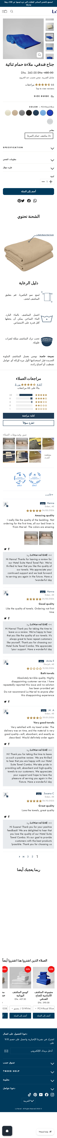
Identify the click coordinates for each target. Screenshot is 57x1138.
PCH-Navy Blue (36, 113)
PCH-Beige (15, 113)
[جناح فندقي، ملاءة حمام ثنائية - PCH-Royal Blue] (55, 940)
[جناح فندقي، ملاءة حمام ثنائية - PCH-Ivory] (36, 940)
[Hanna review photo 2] (31, 538)
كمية (52, 176)
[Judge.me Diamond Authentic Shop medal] (35, 478)
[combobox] (44, 1008)
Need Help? (11, 1071)
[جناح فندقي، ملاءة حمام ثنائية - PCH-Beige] (39, 940)
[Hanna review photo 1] (46, 538)
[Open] (7, 1131)
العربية (26, 1101)
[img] (34, 510)
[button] (43, 84)
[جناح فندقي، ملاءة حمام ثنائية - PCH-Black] (46, 940)
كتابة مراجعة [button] (28, 415)
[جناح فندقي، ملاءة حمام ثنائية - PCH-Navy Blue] (49, 940)
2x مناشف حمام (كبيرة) (39, 135)
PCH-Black (29, 113)
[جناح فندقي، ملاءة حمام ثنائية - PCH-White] (33, 940)
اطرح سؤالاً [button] (28, 423)
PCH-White (50, 121)
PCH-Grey (22, 113)
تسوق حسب (9, 1062)
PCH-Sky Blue (43, 113)
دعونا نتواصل (9, 1088)
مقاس (51, 130)
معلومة (6, 1079)
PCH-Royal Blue (50, 113)
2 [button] (32, 856)
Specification (13, 147)
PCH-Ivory (8, 113)
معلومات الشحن (9, 159)
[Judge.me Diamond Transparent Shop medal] (20, 478)
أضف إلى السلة (43, 1015)
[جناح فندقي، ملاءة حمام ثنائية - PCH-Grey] (43, 940)
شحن (38, 77)
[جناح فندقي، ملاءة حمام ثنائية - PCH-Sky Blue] (52, 940)
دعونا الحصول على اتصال (15, 1033)
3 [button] (27, 856)
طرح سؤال (7, 167)
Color (41, 106)
